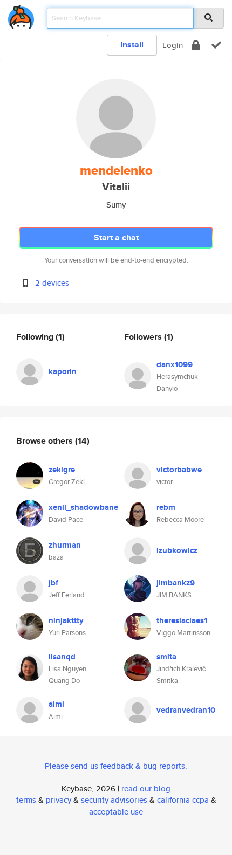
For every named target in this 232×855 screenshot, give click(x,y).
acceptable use (116, 811)
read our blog (145, 788)
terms (26, 799)
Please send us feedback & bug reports (115, 765)
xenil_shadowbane (83, 507)
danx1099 (174, 364)
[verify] (216, 45)
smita (166, 657)
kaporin (63, 371)
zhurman (65, 545)
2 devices (52, 282)
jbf (53, 583)
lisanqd (62, 657)
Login (172, 45)
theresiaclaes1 (181, 620)
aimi (56, 704)
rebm (165, 507)
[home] (21, 15)
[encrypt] (196, 45)
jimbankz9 (175, 583)
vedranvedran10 (185, 710)
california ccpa (183, 799)
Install (132, 44)
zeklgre (62, 469)
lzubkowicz (176, 550)
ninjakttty (66, 620)
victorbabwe (179, 469)
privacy (58, 799)
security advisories (114, 799)
